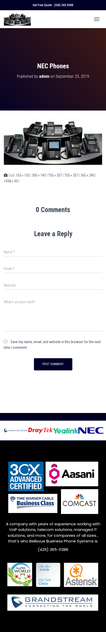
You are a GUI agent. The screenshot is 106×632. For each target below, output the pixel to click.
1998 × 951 (12, 181)
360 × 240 (87, 175)
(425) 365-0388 (63, 5)
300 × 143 (39, 175)
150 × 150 (23, 175)
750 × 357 (55, 175)
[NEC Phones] (53, 141)
